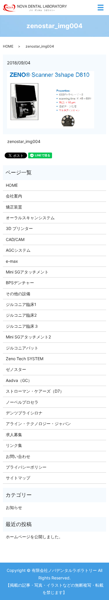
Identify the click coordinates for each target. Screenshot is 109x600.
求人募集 (14, 434)
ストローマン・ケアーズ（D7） (35, 391)
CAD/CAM (15, 239)
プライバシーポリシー (26, 467)
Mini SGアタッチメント (27, 271)
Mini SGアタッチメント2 (28, 336)
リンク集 (14, 445)
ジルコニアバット (22, 347)
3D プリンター (19, 228)
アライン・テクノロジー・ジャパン (38, 423)
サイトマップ (18, 477)
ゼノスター (16, 369)
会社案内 (14, 195)
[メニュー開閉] (100, 7)
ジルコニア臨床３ (22, 326)
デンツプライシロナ (24, 412)
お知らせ (14, 507)
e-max (12, 261)
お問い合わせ (18, 456)
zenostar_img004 (23, 141)
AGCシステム (18, 250)
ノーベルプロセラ (22, 402)
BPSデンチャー (20, 282)
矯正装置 (14, 206)
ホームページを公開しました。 (34, 536)
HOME (8, 46)
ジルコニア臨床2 (21, 315)
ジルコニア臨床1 (21, 304)
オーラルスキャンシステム (30, 217)
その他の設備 (18, 293)
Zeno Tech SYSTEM (24, 358)
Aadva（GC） (19, 380)
